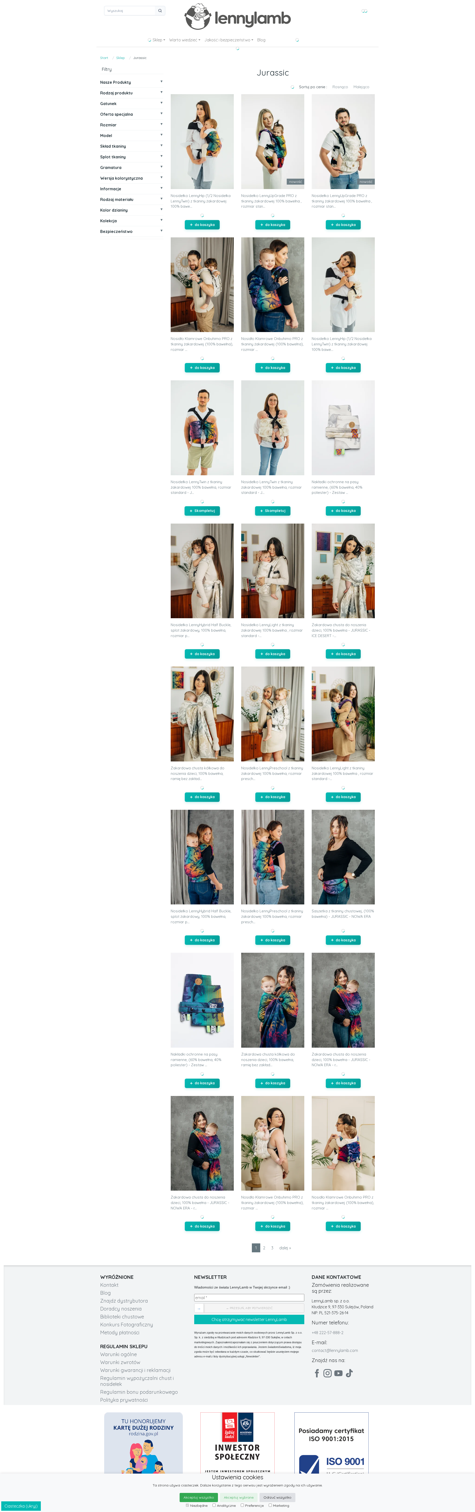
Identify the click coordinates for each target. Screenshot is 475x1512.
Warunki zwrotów (120, 1362)
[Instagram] (327, 1373)
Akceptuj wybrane (239, 1497)
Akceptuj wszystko (199, 1497)
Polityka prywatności (124, 1400)
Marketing (281, 1505)
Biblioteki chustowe (122, 1317)
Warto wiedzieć (183, 39)
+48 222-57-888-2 (327, 1332)
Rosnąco (340, 86)
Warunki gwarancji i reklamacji (135, 1370)
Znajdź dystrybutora (124, 1301)
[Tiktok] (349, 1373)
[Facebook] (317, 1373)
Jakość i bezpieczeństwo (227, 39)
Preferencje (254, 1505)
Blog (261, 39)
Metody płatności (120, 1332)
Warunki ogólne (118, 1354)
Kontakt (109, 1285)
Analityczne (226, 1505)
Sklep (157, 39)
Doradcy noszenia (121, 1309)
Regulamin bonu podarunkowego (139, 1392)
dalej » (285, 1247)
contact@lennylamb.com (335, 1350)
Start (104, 58)
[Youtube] (338, 1373)
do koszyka (205, 225)
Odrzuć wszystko (277, 1497)
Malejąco (361, 86)
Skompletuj (204, 510)
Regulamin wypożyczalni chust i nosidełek (137, 1381)
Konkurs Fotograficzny (126, 1324)
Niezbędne (199, 1505)
